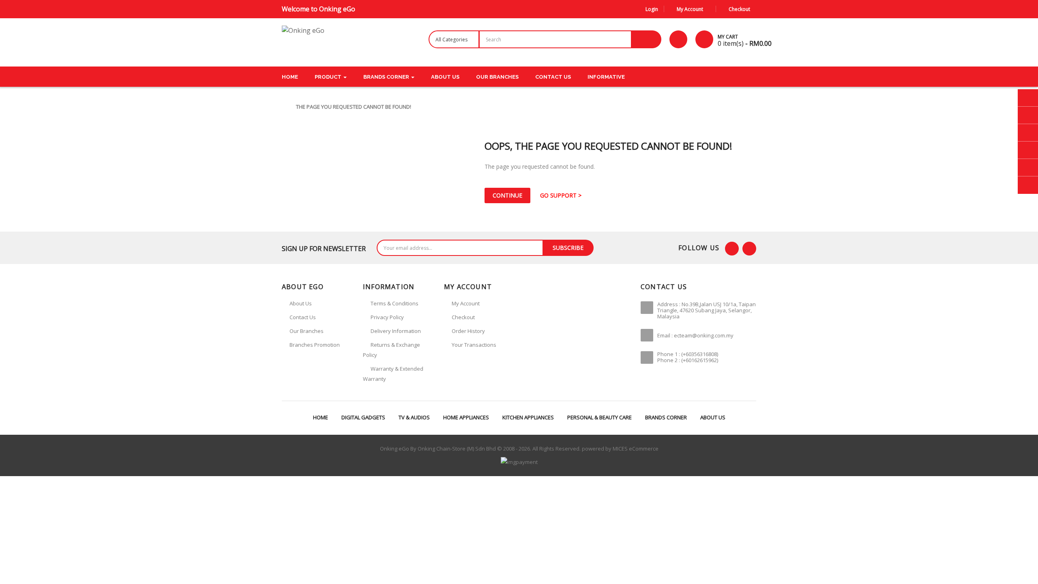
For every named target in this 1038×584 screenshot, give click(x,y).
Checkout (463, 317)
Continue (507, 195)
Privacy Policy (387, 317)
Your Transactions (474, 344)
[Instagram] (749, 249)
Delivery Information (396, 331)
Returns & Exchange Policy (391, 350)
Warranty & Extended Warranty (393, 373)
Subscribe (568, 247)
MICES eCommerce (635, 448)
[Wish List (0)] (678, 39)
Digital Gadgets (363, 417)
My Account (466, 303)
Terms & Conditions (394, 303)
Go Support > (560, 195)
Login (652, 9)
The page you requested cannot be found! (353, 106)
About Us (712, 417)
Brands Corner (666, 417)
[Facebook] (732, 249)
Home (320, 417)
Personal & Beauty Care (599, 417)
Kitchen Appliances (528, 417)
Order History (468, 331)
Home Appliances (466, 417)
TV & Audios (414, 417)
